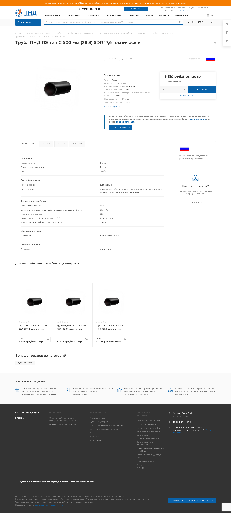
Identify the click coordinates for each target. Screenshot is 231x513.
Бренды (19, 418)
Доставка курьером (99, 422)
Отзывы (46, 144)
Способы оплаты (97, 418)
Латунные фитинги (145, 461)
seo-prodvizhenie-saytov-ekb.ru (49, 505)
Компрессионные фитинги (149, 432)
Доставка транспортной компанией (106, 425)
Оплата (61, 144)
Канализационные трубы (148, 428)
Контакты (94, 436)
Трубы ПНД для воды (146, 424)
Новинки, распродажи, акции (62, 424)
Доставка (77, 144)
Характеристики (27, 144)
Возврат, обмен (97, 433)
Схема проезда (183, 10)
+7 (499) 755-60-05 (90, 9)
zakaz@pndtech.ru (125, 122)
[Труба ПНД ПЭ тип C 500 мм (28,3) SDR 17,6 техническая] (57, 89)
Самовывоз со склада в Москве (104, 429)
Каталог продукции (27, 412)
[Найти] (180, 22)
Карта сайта (95, 440)
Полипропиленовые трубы (149, 420)
